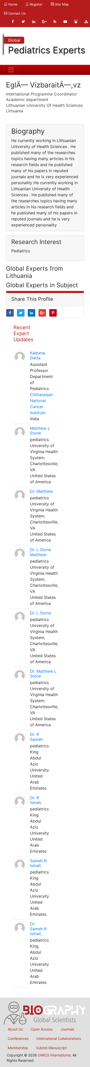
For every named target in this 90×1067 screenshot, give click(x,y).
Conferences (18, 1038)
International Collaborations (58, 1038)
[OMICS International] (45, 1012)
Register (36, 4)
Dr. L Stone (40, 612)
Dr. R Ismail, (36, 800)
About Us (15, 1029)
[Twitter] (23, 21)
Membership (18, 1048)
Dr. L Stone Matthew (40, 552)
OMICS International (54, 1055)
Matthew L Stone (40, 430)
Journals (67, 1029)
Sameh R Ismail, (38, 863)
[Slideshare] (76, 21)
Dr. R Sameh (36, 737)
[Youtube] (65, 21)
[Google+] (44, 21)
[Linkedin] (34, 21)
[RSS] (54, 21)
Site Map (61, 4)
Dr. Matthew (41, 491)
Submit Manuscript (51, 1048)
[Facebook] (12, 21)
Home (12, 4)
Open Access (41, 1029)
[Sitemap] (86, 21)
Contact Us (16, 13)
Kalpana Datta (37, 355)
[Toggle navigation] (11, 70)
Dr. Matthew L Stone (43, 673)
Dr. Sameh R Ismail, (38, 928)
